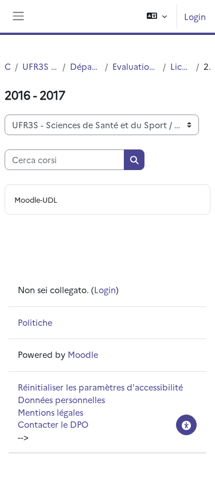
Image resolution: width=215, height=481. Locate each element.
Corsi (7, 66)
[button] (156, 16)
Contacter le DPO (53, 424)
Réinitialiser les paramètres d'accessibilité (100, 387)
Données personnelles (61, 399)
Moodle (83, 354)
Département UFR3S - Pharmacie (85, 66)
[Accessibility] (186, 425)
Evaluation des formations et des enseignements (135, 66)
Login (195, 16)
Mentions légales (50, 412)
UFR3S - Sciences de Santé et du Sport (40, 66)
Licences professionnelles (180, 66)
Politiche (35, 322)
